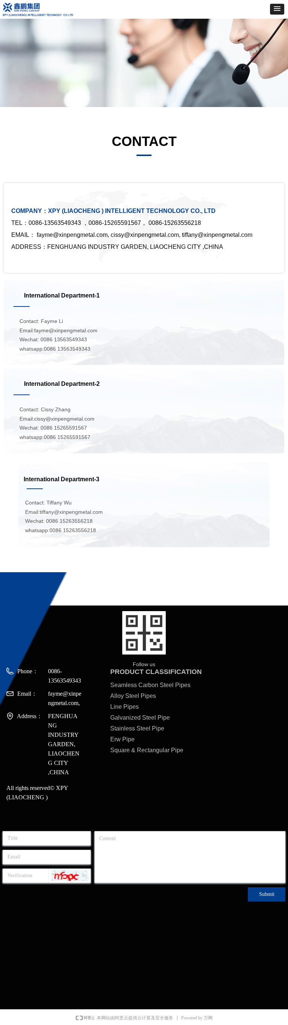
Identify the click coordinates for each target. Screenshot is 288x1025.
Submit (266, 894)
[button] (277, 9)
